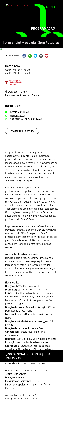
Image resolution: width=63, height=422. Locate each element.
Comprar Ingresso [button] (22, 131)
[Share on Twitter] (35, 55)
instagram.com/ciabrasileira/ (21, 398)
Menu (50, 7)
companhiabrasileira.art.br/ (20, 395)
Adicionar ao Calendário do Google (16, 82)
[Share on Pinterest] (46, 55)
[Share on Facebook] (24, 55)
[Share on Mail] (41, 55)
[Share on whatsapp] (30, 55)
